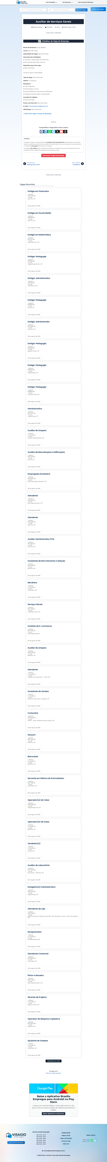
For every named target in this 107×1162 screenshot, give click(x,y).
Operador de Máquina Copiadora (44, 1019)
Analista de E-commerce (40, 626)
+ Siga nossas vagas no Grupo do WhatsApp (37, 113)
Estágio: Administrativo (39, 278)
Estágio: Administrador (39, 321)
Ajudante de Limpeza (38, 1040)
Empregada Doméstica (39, 474)
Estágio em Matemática (39, 234)
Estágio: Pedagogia (37, 256)
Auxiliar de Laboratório (39, 865)
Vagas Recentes (27, 184)
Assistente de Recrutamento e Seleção (46, 561)
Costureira (33, 713)
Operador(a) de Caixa (38, 800)
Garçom (32, 735)
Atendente (33, 495)
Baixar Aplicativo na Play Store (53, 1114)
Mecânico (32, 582)
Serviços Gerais (35, 604)
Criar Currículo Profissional (85, 2)
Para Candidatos (50, 2)
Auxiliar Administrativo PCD (41, 539)
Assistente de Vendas (38, 691)
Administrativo (35, 408)
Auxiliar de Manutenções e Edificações (46, 452)
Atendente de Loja (36, 908)
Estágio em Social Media (39, 213)
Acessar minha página (98, 9)
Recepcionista (34, 932)
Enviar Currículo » (34, 201)
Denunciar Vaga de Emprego (53, 155)
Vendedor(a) (34, 843)
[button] (42, 131)
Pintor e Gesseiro (36, 975)
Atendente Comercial (38, 953)
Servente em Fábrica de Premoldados (46, 778)
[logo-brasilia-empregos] (22, 2)
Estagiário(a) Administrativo (42, 887)
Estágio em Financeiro (38, 191)
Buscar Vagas (81, 10)
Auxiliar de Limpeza (37, 430)
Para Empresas (66, 2)
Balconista (33, 756)
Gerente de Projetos (37, 997)
